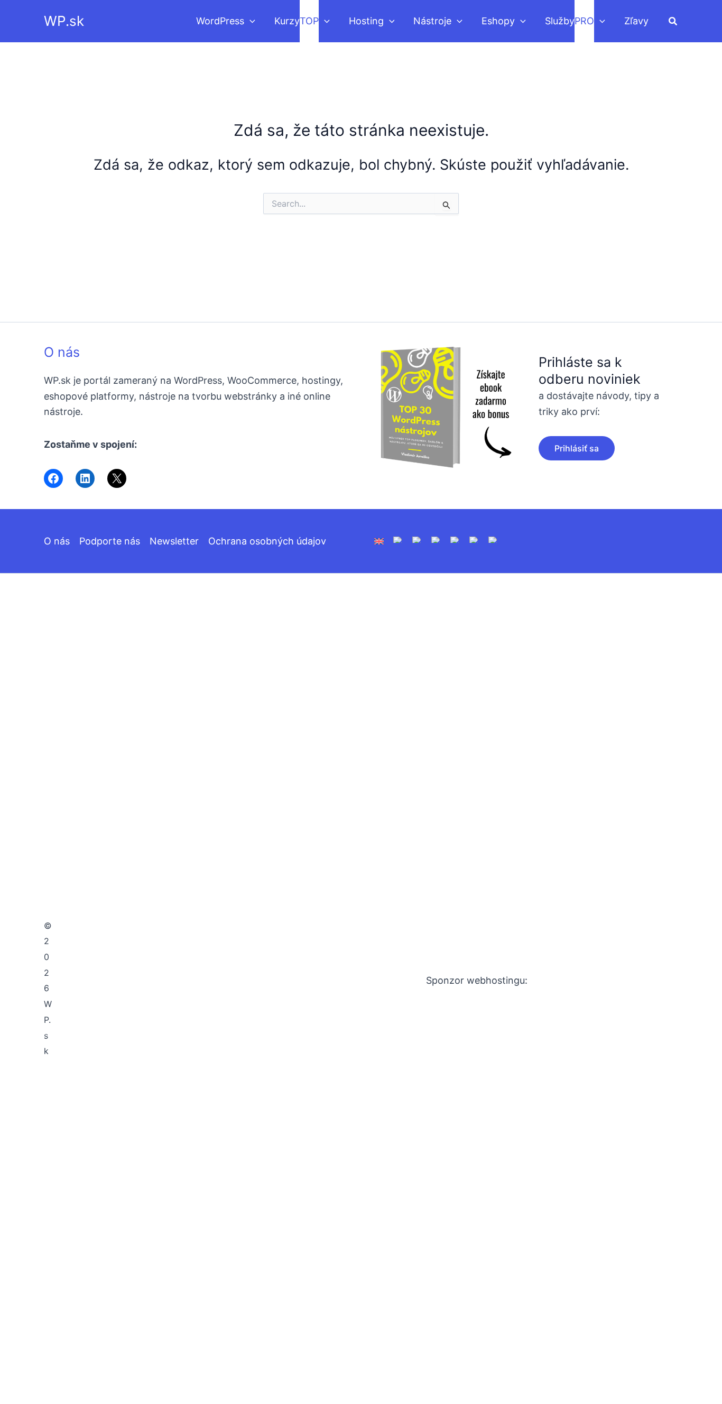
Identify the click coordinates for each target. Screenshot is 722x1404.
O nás (62, 352)
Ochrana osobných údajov (267, 541)
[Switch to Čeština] (474, 538)
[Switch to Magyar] (455, 538)
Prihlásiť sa (576, 448)
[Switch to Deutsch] (398, 538)
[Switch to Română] (436, 538)
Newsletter (174, 541)
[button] (249, 21)
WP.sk (64, 21)
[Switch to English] (379, 540)
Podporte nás (109, 541)
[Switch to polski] (417, 538)
